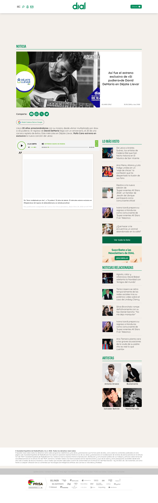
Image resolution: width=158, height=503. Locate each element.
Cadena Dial (91, 484)
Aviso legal (63, 472)
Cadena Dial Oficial (53, 207)
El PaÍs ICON (83, 487)
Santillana (74, 480)
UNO (69, 484)
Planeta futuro (107, 484)
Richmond (53, 487)
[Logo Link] (79, 6)
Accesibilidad (72, 472)
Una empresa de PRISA (35, 482)
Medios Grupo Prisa (35, 487)
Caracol (117, 480)
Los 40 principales (65, 480)
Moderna (63, 487)
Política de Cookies (100, 472)
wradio (75, 484)
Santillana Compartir (86, 480)
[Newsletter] (32, 7)
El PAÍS (54, 480)
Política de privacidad (85, 472)
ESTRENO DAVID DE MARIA (54, 144)
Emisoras (55, 472)
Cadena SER (95, 480)
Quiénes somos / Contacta (42, 472)
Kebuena (115, 484)
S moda (92, 487)
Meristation (112, 487)
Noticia (21, 46)
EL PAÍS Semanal (99, 484)
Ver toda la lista (122, 240)
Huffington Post (57, 484)
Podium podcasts (74, 487)
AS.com (102, 480)
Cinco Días (83, 484)
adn (109, 480)
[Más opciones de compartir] (96, 141)
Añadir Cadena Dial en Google (31, 122)
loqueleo (102, 487)
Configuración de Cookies (116, 472)
